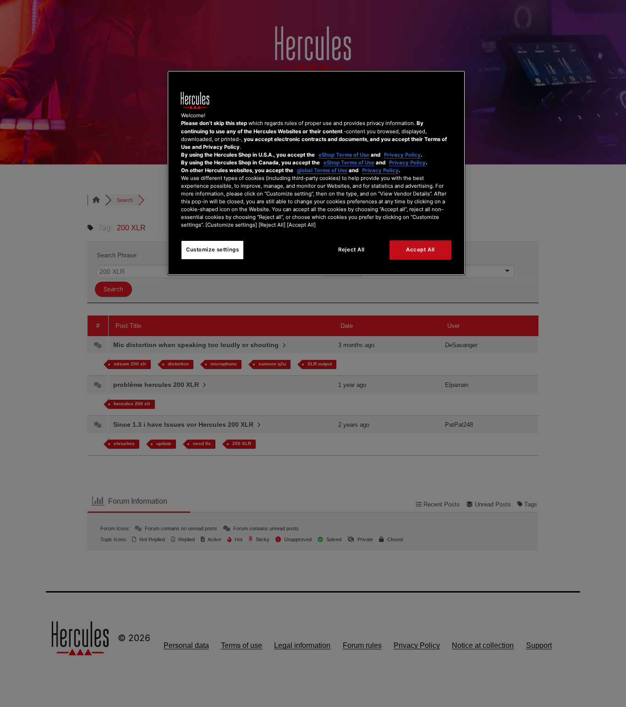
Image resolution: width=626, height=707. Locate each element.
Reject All (351, 249)
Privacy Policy (402, 155)
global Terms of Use (322, 170)
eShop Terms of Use (343, 155)
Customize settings (212, 249)
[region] (316, 173)
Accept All (420, 249)
